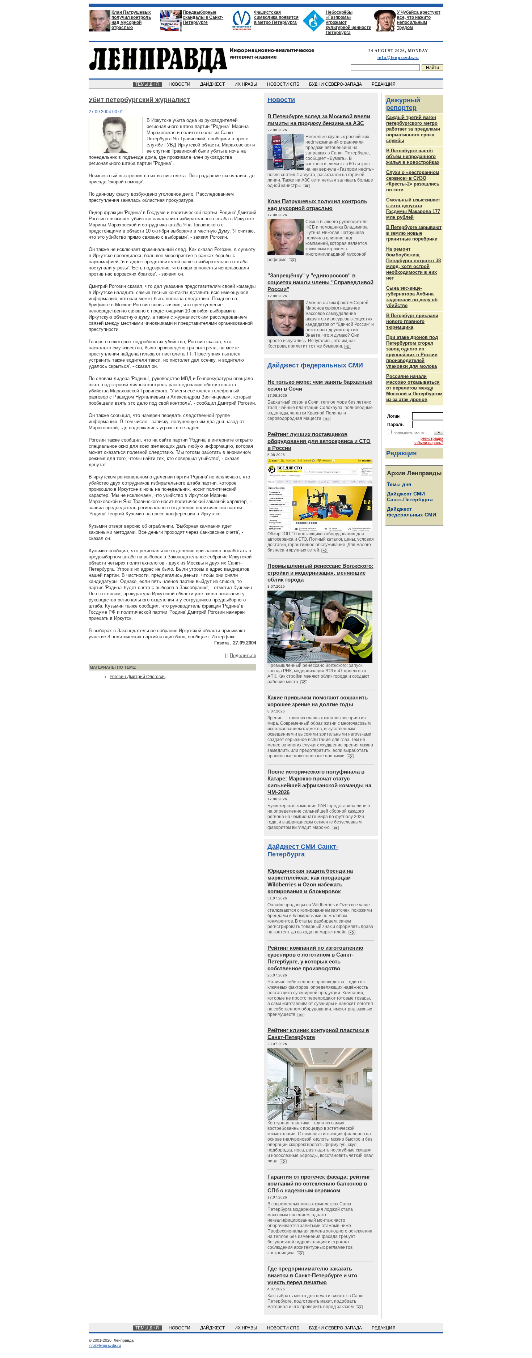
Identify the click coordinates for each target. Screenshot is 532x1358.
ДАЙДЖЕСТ (213, 84)
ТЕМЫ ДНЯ (147, 84)
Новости (281, 99)
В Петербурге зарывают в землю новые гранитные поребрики (414, 233)
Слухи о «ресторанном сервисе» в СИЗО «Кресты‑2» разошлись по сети (412, 181)
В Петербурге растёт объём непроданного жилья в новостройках (412, 156)
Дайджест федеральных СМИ (315, 365)
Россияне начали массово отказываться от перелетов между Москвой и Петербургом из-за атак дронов (414, 388)
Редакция (401, 453)
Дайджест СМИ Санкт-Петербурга (302, 850)
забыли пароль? (428, 442)
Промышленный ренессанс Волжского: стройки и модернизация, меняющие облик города (320, 573)
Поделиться (243, 655)
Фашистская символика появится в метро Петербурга (276, 17)
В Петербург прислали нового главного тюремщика (412, 321)
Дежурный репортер (403, 104)
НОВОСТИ (180, 84)
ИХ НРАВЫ (246, 84)
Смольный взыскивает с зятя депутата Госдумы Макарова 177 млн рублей (413, 208)
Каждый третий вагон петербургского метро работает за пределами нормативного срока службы (413, 129)
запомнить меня (409, 433)
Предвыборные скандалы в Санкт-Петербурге (203, 17)
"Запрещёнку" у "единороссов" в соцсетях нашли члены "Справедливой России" (320, 282)
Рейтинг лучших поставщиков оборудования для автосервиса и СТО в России (319, 441)
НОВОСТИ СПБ (284, 84)
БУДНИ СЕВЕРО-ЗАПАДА (336, 84)
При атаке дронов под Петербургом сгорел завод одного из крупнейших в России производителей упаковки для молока (412, 352)
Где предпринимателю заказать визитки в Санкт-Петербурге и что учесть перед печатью (312, 1275)
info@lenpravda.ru (398, 57)
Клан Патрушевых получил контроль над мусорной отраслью (131, 20)
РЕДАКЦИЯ (384, 84)
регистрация (432, 438)
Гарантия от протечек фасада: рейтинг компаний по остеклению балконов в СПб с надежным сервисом (318, 1183)
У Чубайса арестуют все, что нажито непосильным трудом (418, 20)
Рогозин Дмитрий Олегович (137, 676)
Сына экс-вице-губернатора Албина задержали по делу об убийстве (412, 296)
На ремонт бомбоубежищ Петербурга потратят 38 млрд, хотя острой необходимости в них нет (413, 263)
